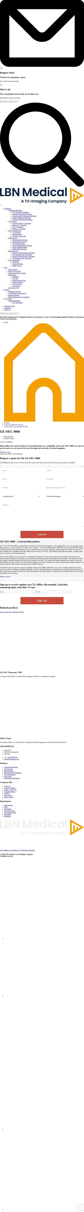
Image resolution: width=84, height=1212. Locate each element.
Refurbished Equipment (11, 778)
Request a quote (5, 452)
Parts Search (12, 275)
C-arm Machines (17, 264)
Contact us (7, 308)
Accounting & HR (10, 812)
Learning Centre (9, 306)
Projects (6, 290)
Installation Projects (14, 291)
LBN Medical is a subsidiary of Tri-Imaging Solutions (17, 850)
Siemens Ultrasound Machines (22, 214)
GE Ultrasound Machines (20, 212)
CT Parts (15, 279)
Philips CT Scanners (19, 229)
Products (7, 423)
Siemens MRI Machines (20, 240)
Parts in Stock (12, 269)
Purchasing (7, 809)
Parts (5, 267)
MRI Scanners (13, 238)
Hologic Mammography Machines (23, 253)
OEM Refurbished (14, 301)
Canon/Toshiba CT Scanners (21, 223)
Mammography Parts (19, 280)
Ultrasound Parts (17, 282)
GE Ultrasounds (17, 302)
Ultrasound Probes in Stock (17, 273)
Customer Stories (9, 792)
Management (8, 805)
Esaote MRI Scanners (19, 242)
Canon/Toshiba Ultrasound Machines (24, 216)
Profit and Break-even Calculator (19, 297)
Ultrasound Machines (15, 210)
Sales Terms (8, 795)
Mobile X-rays (17, 266)
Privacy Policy (9, 797)
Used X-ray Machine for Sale (13, 425)
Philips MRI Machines (19, 249)
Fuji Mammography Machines (22, 255)
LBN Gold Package (14, 231)
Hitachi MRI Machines (19, 247)
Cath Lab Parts (17, 284)
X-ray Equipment (13, 260)
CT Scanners (12, 221)
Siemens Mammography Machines (23, 256)
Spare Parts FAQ (13, 288)
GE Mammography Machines (22, 258)
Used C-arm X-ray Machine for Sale (16, 426)
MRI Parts (15, 277)
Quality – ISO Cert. (10, 790)
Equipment (7, 208)
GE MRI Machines (18, 243)
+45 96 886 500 (12, 757)
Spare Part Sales (9, 811)
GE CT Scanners (17, 227)
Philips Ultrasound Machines (21, 218)
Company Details (9, 788)
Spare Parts (7, 776)
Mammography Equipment (13, 773)
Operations (7, 814)
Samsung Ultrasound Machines (22, 220)
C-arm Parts (16, 286)
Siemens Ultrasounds (19, 236)
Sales (5, 807)
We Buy (6, 793)
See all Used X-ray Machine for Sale (12, 612)
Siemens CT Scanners (19, 225)
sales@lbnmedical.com (11, 759)
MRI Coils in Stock (14, 271)
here (80, 317)
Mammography (17, 234)
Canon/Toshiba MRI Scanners (22, 245)
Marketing (7, 816)
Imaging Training (13, 295)
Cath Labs (15, 262)
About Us (7, 310)
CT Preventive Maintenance (17, 293)
